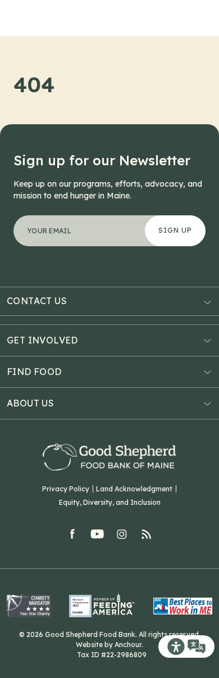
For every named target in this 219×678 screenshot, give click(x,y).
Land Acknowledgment (134, 489)
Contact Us (37, 301)
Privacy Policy (65, 489)
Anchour (128, 644)
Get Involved (42, 340)
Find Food (34, 371)
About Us (30, 403)
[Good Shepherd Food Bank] (109, 456)
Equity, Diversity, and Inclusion (110, 502)
